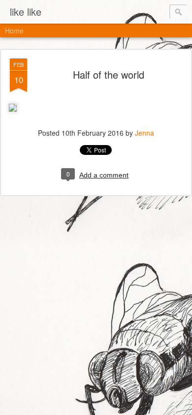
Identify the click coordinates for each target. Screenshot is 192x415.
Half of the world (108, 74)
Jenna (144, 133)
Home (14, 30)
